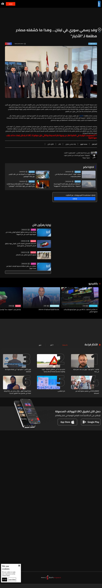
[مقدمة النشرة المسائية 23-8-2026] (41, 300)
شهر (40, 345)
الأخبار (81, 116)
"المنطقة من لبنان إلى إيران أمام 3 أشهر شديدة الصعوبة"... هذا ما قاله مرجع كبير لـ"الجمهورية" (67, 185)
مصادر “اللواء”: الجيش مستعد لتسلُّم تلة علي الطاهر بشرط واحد (68, 175)
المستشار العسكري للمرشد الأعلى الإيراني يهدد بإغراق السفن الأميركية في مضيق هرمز (20, 244)
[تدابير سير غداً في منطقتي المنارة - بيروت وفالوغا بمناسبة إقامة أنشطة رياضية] (51, 363)
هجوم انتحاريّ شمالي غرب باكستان (26, 255)
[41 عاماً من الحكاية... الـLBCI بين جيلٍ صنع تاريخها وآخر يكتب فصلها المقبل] (80, 300)
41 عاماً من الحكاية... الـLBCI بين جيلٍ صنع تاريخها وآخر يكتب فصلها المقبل (81, 310)
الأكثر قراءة (91, 344)
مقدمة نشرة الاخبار (54, 306)
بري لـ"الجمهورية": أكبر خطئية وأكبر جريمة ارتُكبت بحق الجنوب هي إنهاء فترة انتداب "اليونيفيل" (21, 185)
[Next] (2, 300)
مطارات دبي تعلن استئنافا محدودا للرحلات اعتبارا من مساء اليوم (21, 267)
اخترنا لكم (88, 167)
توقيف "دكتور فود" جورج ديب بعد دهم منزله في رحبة (86, 370)
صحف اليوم (77, 172)
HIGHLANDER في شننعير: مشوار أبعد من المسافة (87, 392)
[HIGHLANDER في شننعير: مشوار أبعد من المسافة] (85, 385)
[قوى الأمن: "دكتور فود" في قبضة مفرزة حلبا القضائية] (17, 363)
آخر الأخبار (33, 230)
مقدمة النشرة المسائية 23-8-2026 (49, 309)
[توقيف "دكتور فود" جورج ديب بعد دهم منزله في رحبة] (85, 363)
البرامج (28, 586)
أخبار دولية (33, 241)
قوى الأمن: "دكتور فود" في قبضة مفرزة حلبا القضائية (18, 370)
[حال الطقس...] (51, 385)
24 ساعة (65, 345)
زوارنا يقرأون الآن (41, 225)
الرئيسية (91, 586)
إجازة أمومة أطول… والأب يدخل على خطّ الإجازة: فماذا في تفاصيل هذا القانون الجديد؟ (17, 392)
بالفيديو (93, 283)
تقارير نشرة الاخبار (93, 306)
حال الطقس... (61, 391)
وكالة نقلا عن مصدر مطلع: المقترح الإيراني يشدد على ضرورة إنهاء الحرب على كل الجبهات (20, 233)
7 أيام (51, 345)
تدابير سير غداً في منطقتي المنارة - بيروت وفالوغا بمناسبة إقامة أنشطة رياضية (53, 370)
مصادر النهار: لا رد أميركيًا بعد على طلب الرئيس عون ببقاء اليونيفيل (22, 175)
